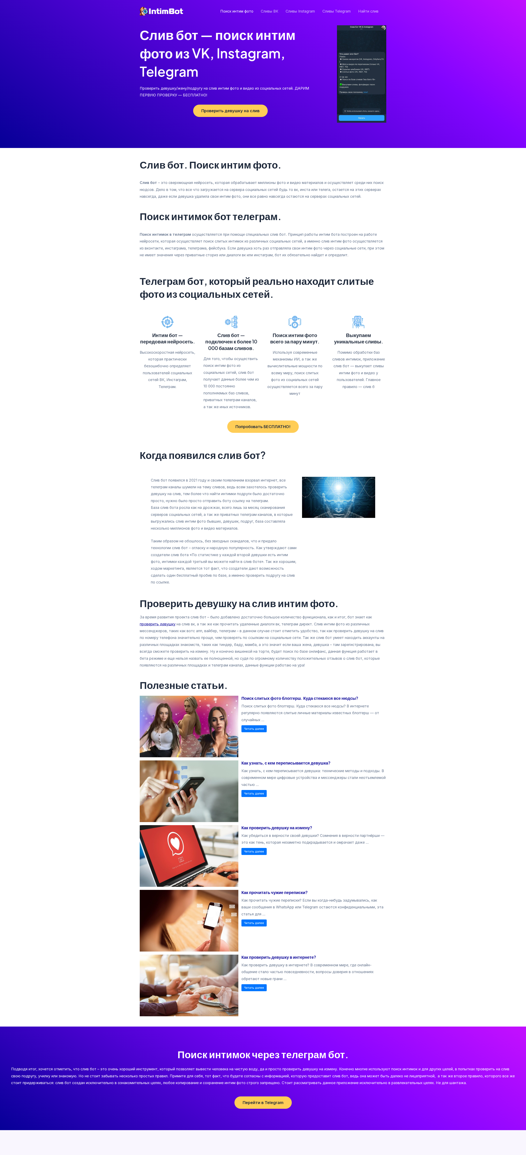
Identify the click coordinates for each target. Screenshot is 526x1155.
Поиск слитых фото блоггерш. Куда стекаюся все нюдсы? (299, 698)
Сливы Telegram (336, 11)
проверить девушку (157, 624)
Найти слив (368, 11)
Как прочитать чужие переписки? (274, 892)
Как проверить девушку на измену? (276, 827)
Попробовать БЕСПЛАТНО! (263, 426)
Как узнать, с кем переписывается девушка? (285, 762)
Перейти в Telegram (263, 1102)
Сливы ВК (269, 11)
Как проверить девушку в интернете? (278, 957)
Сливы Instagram (300, 11)
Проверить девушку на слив (230, 110)
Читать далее (254, 728)
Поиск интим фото (236, 11)
